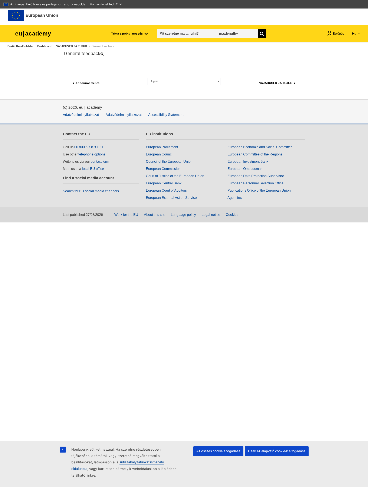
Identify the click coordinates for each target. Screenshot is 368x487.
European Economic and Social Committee (260, 147)
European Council (159, 154)
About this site (154, 214)
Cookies (232, 214)
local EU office (93, 169)
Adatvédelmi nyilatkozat (81, 115)
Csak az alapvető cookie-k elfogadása (277, 451)
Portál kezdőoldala (20, 46)
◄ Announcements (85, 83)
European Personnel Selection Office (255, 183)
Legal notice (211, 214)
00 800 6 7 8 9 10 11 (89, 147)
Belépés (338, 33)
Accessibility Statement (165, 115)
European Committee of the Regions (254, 154)
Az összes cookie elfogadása (218, 451)
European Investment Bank (247, 161)
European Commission (163, 169)
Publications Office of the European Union (259, 190)
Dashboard (44, 46)
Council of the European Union (169, 161)
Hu (354, 33)
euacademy (33, 33)
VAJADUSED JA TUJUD (71, 46)
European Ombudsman (245, 169)
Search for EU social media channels (91, 191)
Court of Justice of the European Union (175, 176)
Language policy (183, 214)
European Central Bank (163, 183)
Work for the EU (126, 214)
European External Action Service (171, 197)
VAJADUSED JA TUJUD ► (277, 83)
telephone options (91, 154)
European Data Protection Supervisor (255, 176)
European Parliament (162, 147)
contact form (100, 161)
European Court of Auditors (166, 190)
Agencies (234, 197)
